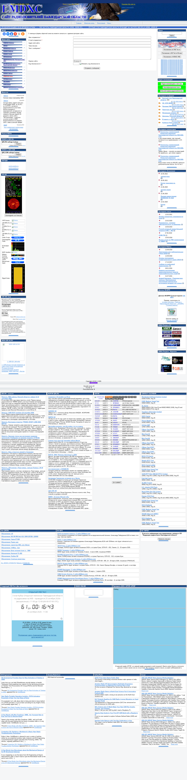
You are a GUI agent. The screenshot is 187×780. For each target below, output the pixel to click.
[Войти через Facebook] (11, 33)
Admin (181, 101)
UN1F (182, 108)
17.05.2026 (175, 101)
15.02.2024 (176, 121)
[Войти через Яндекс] (15, 33)
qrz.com (23, 156)
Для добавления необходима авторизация (13, 128)
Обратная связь (89, 23)
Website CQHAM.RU (23, 563)
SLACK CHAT (22, 319)
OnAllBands (21, 692)
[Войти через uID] (4, 33)
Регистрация (101, 23)
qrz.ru (24, 145)
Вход (109, 23)
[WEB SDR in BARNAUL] (13, 360)
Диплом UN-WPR (171, 320)
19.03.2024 (175, 118)
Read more (145, 691)
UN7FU (181, 118)
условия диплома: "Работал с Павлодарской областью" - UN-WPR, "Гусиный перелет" (172, 303)
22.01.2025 (176, 111)
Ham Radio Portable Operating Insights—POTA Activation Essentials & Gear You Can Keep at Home (22, 708)
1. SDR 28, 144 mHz (13, 361)
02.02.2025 (176, 108)
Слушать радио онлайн (93, 592)
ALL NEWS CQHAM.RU (8, 563)
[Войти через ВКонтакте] (8, 33)
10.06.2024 (174, 114)
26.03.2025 (176, 105)
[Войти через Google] (19, 34)
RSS (81, 4)
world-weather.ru (14, 166)
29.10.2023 (176, 124)
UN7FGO (181, 114)
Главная (78, 23)
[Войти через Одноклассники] (22, 33)
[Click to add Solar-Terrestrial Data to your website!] (13, 213)
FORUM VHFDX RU (20, 316)
